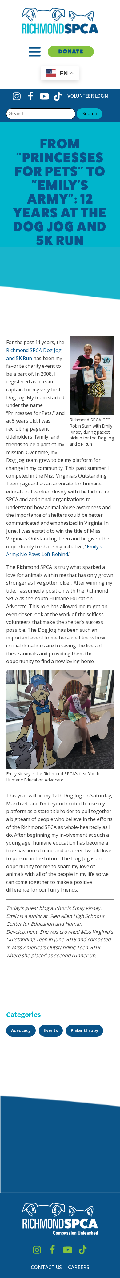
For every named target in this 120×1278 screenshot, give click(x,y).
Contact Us (46, 1267)
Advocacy (21, 1030)
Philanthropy (84, 1030)
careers (78, 1267)
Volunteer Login (87, 95)
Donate (70, 51)
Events (51, 1030)
